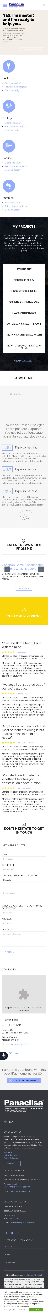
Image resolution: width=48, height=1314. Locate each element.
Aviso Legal (8, 1152)
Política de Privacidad (12, 1155)
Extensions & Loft (13, 83)
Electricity (8, 78)
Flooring (7, 158)
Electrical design (12, 90)
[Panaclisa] (26, 5)
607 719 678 (14, 1187)
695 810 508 (14, 1218)
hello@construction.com (20, 1044)
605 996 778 (25, 1187)
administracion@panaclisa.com (22, 1223)
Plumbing (8, 197)
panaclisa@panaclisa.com (20, 1191)
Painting (7, 118)
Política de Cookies (11, 1158)
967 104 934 (12, 1215)
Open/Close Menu (5, 5)
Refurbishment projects (16, 87)
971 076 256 (12, 1184)
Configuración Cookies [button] (14, 1309)
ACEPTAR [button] (36, 1310)
